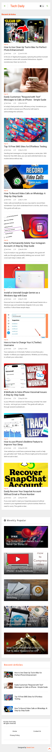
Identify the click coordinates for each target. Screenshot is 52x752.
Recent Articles (9, 14)
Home (15, 731)
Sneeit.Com (30, 747)
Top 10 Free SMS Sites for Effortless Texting (25, 146)
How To (6, 44)
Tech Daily (17, 6)
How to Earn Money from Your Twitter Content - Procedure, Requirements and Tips (22, 621)
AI (4, 290)
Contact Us (37, 731)
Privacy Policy (15, 735)
